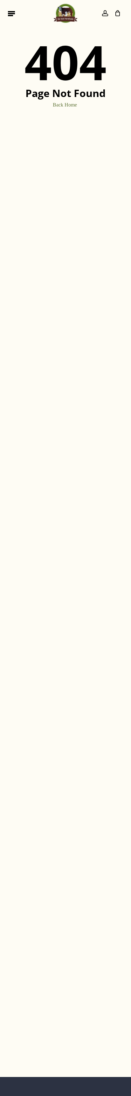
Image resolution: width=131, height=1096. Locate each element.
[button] (11, 13)
